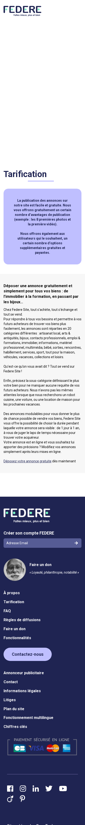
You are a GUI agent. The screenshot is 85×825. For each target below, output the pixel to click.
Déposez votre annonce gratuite (27, 461)
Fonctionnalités (17, 638)
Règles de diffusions (22, 620)
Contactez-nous (27, 654)
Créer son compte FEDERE (29, 533)
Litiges (10, 700)
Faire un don (40, 564)
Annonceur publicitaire (24, 673)
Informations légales (22, 691)
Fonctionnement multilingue (28, 717)
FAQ (7, 611)
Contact (11, 682)
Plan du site (14, 709)
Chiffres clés (15, 726)
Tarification (14, 602)
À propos (12, 593)
